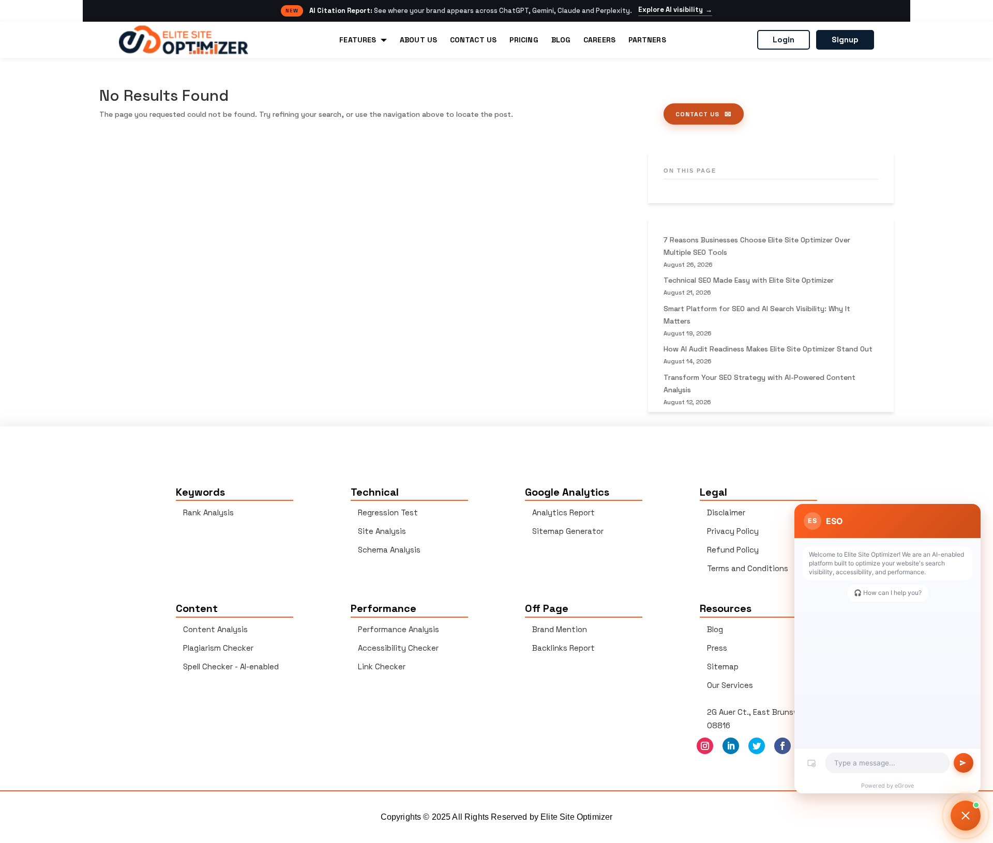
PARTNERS (647, 39)
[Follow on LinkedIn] (731, 746)
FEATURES (357, 39)
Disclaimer (726, 512)
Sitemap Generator (568, 531)
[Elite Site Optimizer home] (183, 39)
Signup (845, 39)
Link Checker (381, 666)
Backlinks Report (563, 648)
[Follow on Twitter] (756, 746)
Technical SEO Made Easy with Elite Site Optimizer (749, 280)
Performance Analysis (398, 629)
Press (717, 648)
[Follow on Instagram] (705, 746)
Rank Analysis (208, 512)
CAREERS (599, 39)
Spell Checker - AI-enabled (231, 666)
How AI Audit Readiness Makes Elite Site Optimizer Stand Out (768, 349)
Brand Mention (559, 629)
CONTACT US (473, 39)
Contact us (697, 114)
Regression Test (388, 512)
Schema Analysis (389, 550)
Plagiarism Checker (218, 648)
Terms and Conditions (747, 568)
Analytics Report (563, 512)
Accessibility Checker (398, 648)
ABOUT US (418, 39)
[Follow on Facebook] (782, 746)
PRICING (523, 39)
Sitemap (723, 666)
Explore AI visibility (675, 10)
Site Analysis (382, 531)
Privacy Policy (733, 531)
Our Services (730, 685)
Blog (715, 629)
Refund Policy (733, 550)
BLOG (560, 39)
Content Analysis (215, 629)
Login (783, 39)
